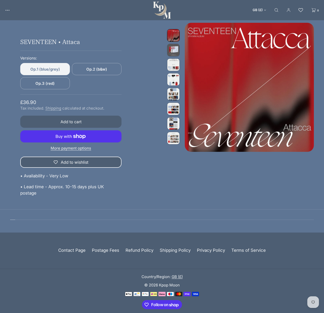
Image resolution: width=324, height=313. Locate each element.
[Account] (288, 10)
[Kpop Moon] (162, 10)
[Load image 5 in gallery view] (173, 94)
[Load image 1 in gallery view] (173, 35)
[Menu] (11, 10)
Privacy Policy (211, 250)
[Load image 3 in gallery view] (173, 64)
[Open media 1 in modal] (249, 87)
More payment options (71, 148)
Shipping (53, 108)
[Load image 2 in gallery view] (173, 50)
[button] (276, 10)
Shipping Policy (175, 250)
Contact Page (72, 250)
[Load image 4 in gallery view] (173, 79)
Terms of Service (248, 250)
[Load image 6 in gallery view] (173, 108)
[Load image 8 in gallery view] (173, 138)
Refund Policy (139, 250)
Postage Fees (105, 250)
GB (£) (258, 10)
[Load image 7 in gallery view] (173, 123)
